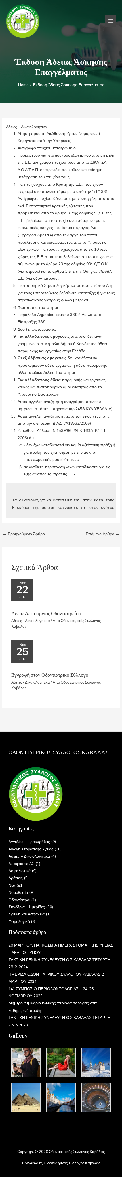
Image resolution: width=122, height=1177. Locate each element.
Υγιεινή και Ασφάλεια (27, 913)
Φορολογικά (19, 921)
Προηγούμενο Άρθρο (24, 533)
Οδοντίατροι (19, 899)
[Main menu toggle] (111, 21)
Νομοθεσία (18, 892)
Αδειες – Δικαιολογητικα (29, 856)
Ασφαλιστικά (20, 870)
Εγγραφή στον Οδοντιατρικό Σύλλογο (49, 674)
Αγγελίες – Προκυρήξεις (29, 841)
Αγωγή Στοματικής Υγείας (31, 848)
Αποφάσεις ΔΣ (21, 863)
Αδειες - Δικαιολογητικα (26, 126)
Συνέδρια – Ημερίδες (27, 906)
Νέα (12, 885)
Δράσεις (16, 877)
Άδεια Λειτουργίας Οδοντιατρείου (46, 613)
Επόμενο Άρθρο (102, 533)
